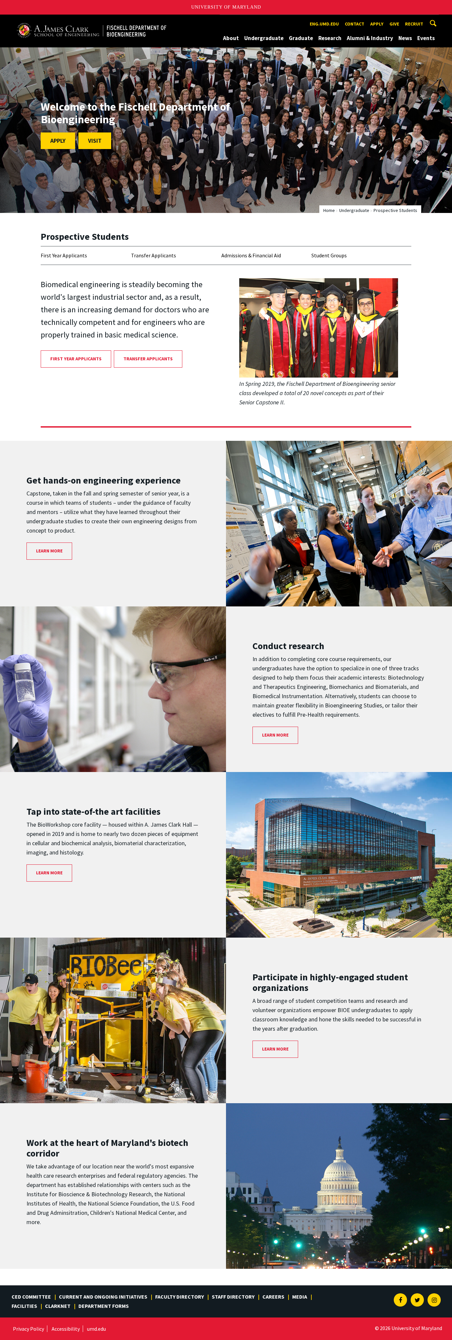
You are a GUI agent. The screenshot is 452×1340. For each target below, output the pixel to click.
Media (299, 1296)
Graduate (301, 38)
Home (329, 210)
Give (394, 24)
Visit (95, 140)
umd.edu (96, 1328)
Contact (354, 24)
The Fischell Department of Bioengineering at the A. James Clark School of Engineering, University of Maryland (92, 21)
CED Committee (31, 1296)
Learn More (49, 873)
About (231, 38)
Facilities (24, 1306)
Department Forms (103, 1306)
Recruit (414, 24)
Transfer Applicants (153, 255)
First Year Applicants (64, 255)
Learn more (49, 551)
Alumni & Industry (370, 38)
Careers (273, 1296)
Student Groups (329, 255)
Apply (377, 24)
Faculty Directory (179, 1296)
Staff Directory (233, 1296)
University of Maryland (226, 7)
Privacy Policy (28, 1328)
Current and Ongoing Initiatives (103, 1296)
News (405, 38)
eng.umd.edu (324, 24)
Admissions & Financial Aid (251, 255)
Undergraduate (264, 38)
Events (426, 38)
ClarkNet (57, 1306)
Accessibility (66, 1328)
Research (329, 38)
